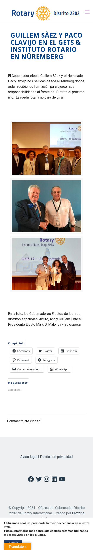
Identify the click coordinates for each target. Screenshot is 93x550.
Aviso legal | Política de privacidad (46, 457)
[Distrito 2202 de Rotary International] (46, 12)
